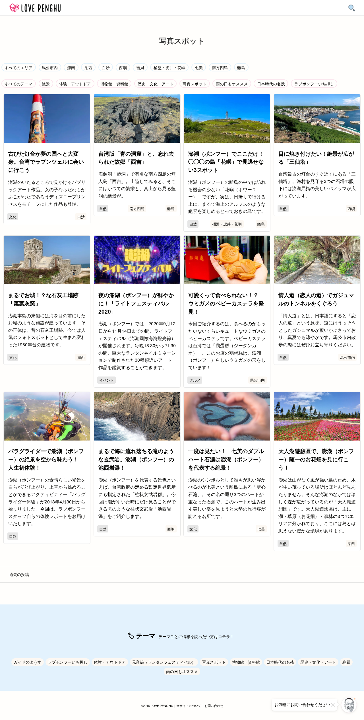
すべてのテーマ (18, 84)
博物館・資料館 (114, 84)
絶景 (46, 84)
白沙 (106, 67)
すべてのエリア (18, 67)
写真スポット (194, 84)
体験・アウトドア (75, 84)
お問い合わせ (213, 705)
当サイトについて (188, 705)
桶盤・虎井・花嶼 (169, 67)
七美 (199, 67)
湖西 (88, 67)
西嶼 (123, 67)
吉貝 (140, 67)
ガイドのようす (28, 662)
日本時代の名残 (271, 84)
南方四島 (220, 67)
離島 (241, 67)
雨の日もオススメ (232, 84)
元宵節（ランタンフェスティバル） (164, 662)
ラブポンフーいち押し (314, 84)
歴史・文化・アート (155, 84)
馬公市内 (50, 67)
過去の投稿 (19, 574)
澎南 (71, 67)
